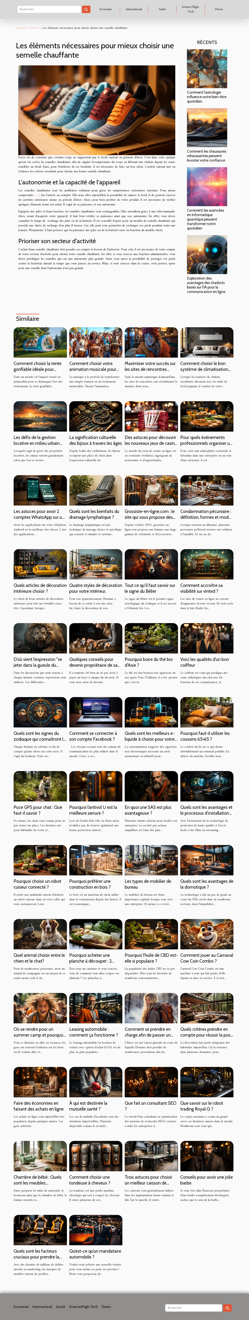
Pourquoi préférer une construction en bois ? (90, 884)
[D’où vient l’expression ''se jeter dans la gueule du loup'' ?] (40, 638)
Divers (219, 9)
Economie (106, 9)
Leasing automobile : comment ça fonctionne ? (93, 1032)
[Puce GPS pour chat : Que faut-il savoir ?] (40, 786)
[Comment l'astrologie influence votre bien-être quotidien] (207, 68)
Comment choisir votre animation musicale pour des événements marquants (95, 369)
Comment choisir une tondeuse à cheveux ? (89, 1180)
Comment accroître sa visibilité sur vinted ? (201, 588)
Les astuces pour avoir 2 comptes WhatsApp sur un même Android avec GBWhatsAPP (39, 520)
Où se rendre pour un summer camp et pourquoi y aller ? (39, 1035)
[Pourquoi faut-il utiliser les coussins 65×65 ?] (207, 712)
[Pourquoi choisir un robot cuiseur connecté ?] (40, 860)
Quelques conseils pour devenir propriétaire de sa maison (93, 665)
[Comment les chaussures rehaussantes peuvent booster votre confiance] (207, 127)
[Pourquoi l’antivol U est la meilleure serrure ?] (96, 786)
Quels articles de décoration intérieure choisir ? (40, 588)
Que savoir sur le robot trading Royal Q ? (201, 1106)
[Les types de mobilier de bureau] (151, 860)
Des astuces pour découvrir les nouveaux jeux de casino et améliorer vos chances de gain (151, 446)
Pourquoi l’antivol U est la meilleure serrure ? (93, 810)
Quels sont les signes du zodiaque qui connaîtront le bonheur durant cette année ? (40, 742)
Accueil (20, 28)
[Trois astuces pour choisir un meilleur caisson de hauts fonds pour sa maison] (151, 1156)
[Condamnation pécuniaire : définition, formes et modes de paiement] (207, 490)
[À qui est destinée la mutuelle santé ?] (96, 1082)
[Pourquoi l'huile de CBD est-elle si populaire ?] (151, 934)
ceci (36, 195)
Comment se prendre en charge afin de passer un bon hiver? (148, 1035)
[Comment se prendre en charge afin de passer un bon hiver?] (151, 1008)
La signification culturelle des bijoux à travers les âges (95, 440)
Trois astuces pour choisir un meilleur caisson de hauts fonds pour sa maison (151, 1183)
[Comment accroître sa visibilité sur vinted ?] (207, 564)
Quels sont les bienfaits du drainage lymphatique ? (94, 514)
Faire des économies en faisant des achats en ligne (39, 1106)
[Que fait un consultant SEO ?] (151, 1082)
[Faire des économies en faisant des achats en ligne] (40, 1082)
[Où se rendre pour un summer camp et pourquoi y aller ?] (40, 1008)
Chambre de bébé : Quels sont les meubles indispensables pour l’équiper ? (37, 1185)
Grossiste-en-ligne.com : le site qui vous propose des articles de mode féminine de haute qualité (150, 520)
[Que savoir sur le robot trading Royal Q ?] (207, 1082)
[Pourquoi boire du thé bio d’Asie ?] (151, 638)
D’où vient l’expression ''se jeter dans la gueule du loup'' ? (38, 665)
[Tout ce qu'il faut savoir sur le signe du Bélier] (151, 564)
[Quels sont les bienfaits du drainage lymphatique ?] (96, 490)
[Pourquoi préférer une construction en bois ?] (96, 860)
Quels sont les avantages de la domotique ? (206, 884)
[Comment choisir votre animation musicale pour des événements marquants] (96, 342)
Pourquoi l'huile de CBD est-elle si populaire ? (151, 958)
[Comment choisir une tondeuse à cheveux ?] (96, 1156)
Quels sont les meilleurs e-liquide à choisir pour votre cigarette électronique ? (149, 739)
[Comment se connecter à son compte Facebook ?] (96, 712)
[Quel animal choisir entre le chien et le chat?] (40, 934)
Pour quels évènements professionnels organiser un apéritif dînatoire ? (206, 443)
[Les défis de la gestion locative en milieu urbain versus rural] (40, 416)
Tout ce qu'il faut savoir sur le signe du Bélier (150, 588)
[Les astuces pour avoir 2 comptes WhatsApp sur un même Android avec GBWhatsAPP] (40, 490)
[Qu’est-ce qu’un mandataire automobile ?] (96, 1230)
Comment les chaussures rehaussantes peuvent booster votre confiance (206, 156)
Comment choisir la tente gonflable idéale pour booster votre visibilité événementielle (37, 372)
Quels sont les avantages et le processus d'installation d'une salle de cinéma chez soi (206, 816)
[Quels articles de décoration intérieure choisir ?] (40, 564)
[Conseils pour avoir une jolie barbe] (207, 1156)
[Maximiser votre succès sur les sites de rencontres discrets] (151, 342)
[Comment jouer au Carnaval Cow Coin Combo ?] (207, 934)
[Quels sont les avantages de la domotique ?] (207, 860)
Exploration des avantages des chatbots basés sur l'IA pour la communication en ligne (206, 285)
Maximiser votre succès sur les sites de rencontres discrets (150, 369)
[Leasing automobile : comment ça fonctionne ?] (96, 1008)
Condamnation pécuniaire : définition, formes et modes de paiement (206, 517)
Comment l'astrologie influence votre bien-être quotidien (206, 97)
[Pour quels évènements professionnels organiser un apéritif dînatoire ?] (207, 416)
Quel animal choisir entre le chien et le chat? (39, 958)
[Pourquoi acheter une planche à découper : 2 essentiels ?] (96, 934)
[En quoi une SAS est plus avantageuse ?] (151, 786)
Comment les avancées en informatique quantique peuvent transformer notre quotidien (205, 219)
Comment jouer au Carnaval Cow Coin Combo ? (206, 958)
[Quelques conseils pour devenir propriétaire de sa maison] (96, 638)
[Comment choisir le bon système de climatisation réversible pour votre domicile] (207, 342)
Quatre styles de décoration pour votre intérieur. (95, 588)
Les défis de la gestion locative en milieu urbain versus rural (37, 443)
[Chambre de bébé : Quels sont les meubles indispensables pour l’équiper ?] (40, 1156)
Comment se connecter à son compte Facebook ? (93, 736)
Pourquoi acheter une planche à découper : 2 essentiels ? (90, 961)
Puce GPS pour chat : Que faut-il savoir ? (38, 810)
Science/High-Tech (191, 9)
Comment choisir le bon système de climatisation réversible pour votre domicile (204, 372)
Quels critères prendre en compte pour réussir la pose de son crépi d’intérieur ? (206, 1035)
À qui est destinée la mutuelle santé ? (88, 1106)
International (134, 9)
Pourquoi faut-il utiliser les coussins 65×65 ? (205, 736)
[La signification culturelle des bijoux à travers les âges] (96, 416)
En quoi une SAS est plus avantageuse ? (148, 810)
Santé (162, 9)
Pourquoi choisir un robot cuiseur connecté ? (37, 884)
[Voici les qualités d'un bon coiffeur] (207, 638)
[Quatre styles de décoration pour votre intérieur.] (96, 564)
